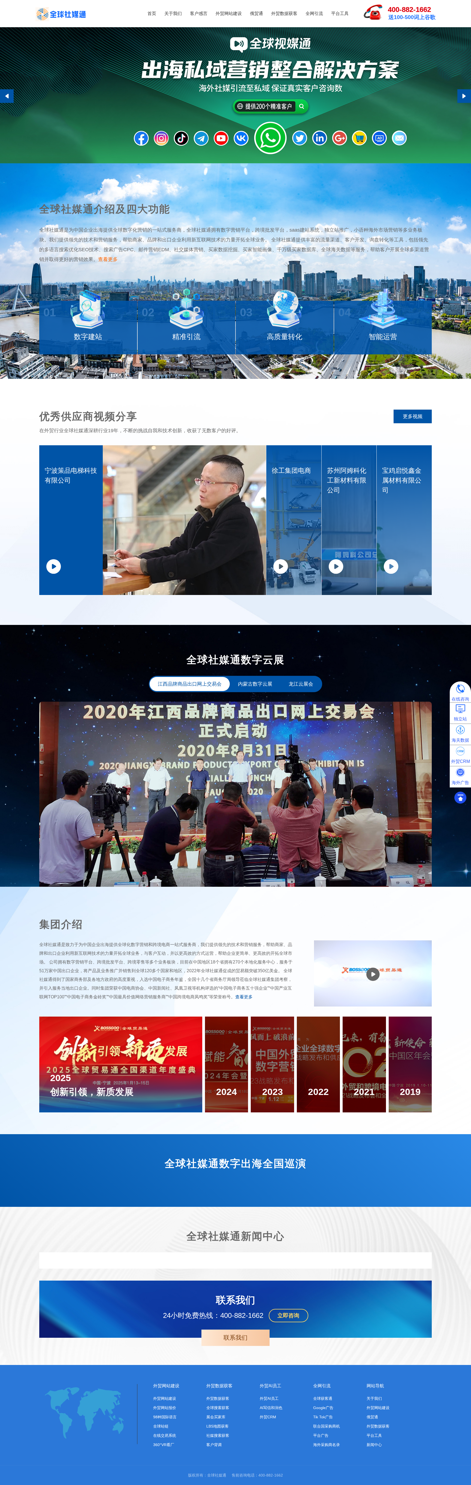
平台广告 (320, 1435)
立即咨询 (288, 1315)
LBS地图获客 (217, 1426)
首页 (151, 13)
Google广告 (323, 1408)
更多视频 (412, 416)
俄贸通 (256, 13)
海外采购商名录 (326, 1445)
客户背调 (214, 1445)
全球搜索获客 (217, 1408)
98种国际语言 (165, 1417)
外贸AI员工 (270, 1385)
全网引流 (314, 13)
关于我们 (173, 13)
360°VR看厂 (163, 1445)
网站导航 (375, 1385)
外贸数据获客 (284, 13)
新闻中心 (374, 1445)
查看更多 (108, 259)
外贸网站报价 (164, 1408)
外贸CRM (268, 1417)
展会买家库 (215, 1417)
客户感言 (198, 13)
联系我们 (235, 1337)
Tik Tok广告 (323, 1417)
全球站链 (160, 1426)
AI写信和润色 (271, 1408)
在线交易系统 (164, 1435)
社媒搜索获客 (217, 1435)
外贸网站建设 (229, 13)
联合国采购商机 (326, 1426)
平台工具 (340, 13)
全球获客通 (322, 1398)
